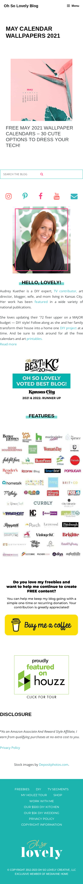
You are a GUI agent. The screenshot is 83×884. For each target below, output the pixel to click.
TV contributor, (66, 291)
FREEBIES (22, 789)
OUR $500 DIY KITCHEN (41, 807)
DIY (38, 789)
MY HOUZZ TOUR (34, 795)
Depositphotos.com (53, 764)
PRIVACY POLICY (41, 819)
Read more (8, 344)
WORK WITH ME (41, 801)
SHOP (57, 795)
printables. (34, 338)
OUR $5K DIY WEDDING (41, 813)
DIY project (69, 328)
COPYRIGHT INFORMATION (41, 824)
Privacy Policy (10, 747)
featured (42, 301)
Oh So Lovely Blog (21, 6)
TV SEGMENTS (58, 789)
